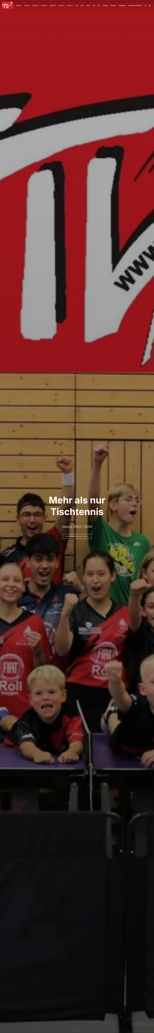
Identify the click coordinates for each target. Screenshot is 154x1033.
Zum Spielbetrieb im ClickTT (77, 536)
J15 (94, 5)
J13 (98, 5)
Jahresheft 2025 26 (135, 5)
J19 (76, 5)
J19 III (88, 5)
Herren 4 (44, 5)
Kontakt (113, 5)
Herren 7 (70, 5)
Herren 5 (53, 5)
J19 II (82, 5)
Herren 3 (36, 5)
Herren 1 (19, 5)
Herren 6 (61, 5)
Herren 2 (27, 5)
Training (105, 5)
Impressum (122, 5)
